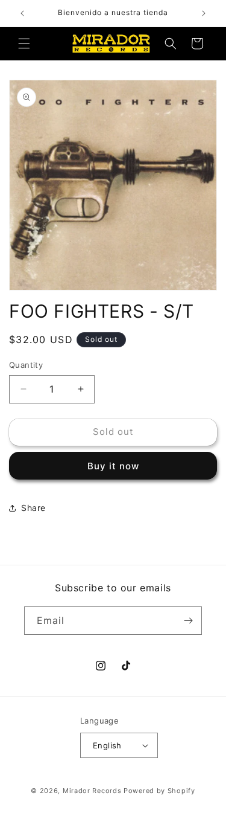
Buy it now (113, 466)
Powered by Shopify (159, 790)
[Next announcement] (203, 13)
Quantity (26, 365)
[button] (24, 43)
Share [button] (33, 508)
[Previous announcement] (22, 13)
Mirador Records (92, 790)
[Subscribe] (188, 620)
